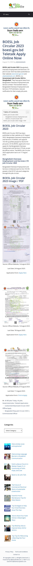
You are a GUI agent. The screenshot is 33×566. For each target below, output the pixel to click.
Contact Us (16, 554)
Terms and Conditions (21, 552)
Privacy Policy (9, 552)
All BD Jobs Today (11, 401)
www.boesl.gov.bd (18, 74)
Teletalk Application (21, 403)
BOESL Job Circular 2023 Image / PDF (14, 121)
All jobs (19, 401)
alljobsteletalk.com (9, 76)
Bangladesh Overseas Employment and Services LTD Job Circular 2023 (16, 117)
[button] (29, 14)
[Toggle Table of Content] (27, 112)
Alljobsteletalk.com (15, 559)
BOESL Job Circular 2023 (10, 114)
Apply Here (22, 273)
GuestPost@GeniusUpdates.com (16, 561)
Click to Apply (22, 395)
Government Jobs (8, 403)
